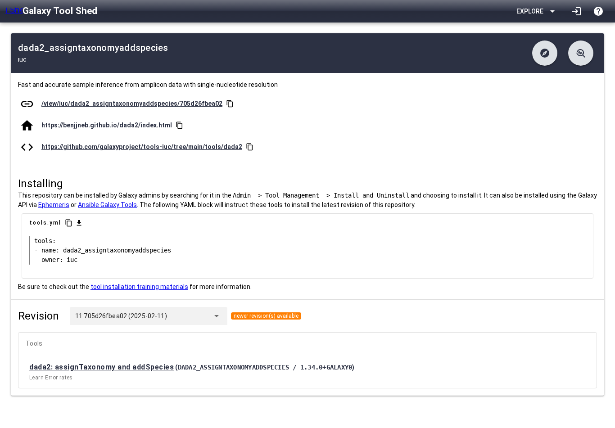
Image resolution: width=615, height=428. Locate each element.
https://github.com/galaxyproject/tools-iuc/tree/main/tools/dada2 (141, 146)
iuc (22, 59)
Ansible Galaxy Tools (107, 204)
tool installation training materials (139, 286)
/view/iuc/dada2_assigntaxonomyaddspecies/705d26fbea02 (131, 103)
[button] (544, 53)
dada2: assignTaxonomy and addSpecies (101, 367)
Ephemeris (53, 204)
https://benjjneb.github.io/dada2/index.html (106, 125)
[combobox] (187, 316)
